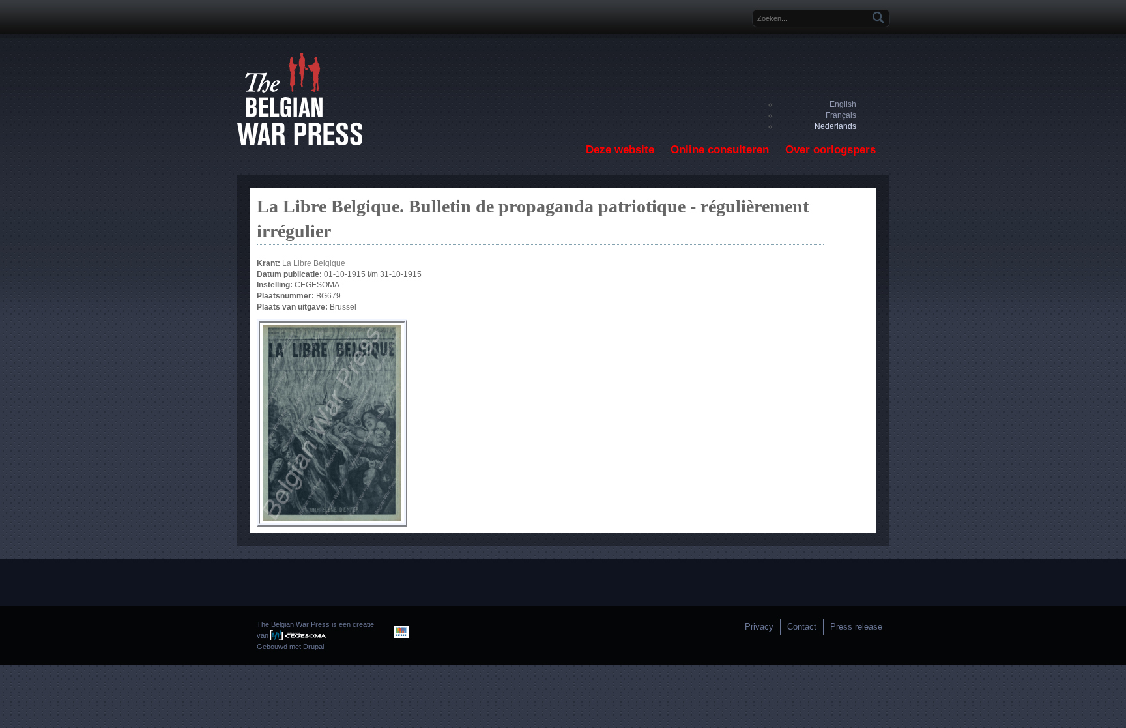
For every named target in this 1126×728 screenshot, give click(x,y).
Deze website (620, 149)
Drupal (313, 646)
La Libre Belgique (313, 263)
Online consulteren (720, 149)
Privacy (759, 627)
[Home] (299, 142)
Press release (856, 627)
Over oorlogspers (830, 149)
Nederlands (835, 126)
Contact (801, 627)
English (843, 104)
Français (841, 115)
